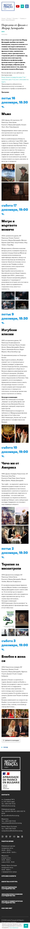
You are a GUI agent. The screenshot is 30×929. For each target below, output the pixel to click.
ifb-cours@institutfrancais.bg (10, 815)
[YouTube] (17, 6)
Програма (15, 18)
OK (26, 925)
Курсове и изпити (9, 876)
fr (22, 6)
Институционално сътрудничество (9, 887)
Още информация (13, 927)
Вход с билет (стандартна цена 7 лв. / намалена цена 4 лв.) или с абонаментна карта (15, 79)
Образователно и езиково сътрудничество (12, 894)
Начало (3, 18)
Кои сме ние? (7, 908)
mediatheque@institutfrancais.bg (12, 823)
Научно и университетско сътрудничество (12, 901)
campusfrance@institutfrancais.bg (12, 831)
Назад (5, 747)
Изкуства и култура (9, 881)
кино (3, 31)
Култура (9, 18)
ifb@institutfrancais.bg (8, 806)
